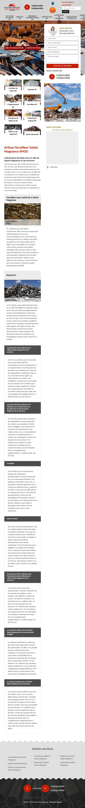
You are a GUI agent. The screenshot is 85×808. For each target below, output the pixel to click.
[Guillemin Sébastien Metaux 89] (12, 7)
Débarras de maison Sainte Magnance (67, 757)
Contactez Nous (33, 48)
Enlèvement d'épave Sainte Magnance (41, 764)
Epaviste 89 (19, 18)
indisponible (37, 6)
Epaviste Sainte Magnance (17, 764)
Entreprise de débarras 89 (59, 18)
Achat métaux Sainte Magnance (67, 764)
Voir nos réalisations (14, 48)
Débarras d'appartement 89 (32, 17)
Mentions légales (55, 802)
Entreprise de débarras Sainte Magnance (42, 757)
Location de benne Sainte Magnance (17, 758)
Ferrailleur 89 (47, 18)
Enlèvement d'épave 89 (72, 18)
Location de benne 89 (10, 17)
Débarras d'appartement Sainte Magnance (17, 769)
